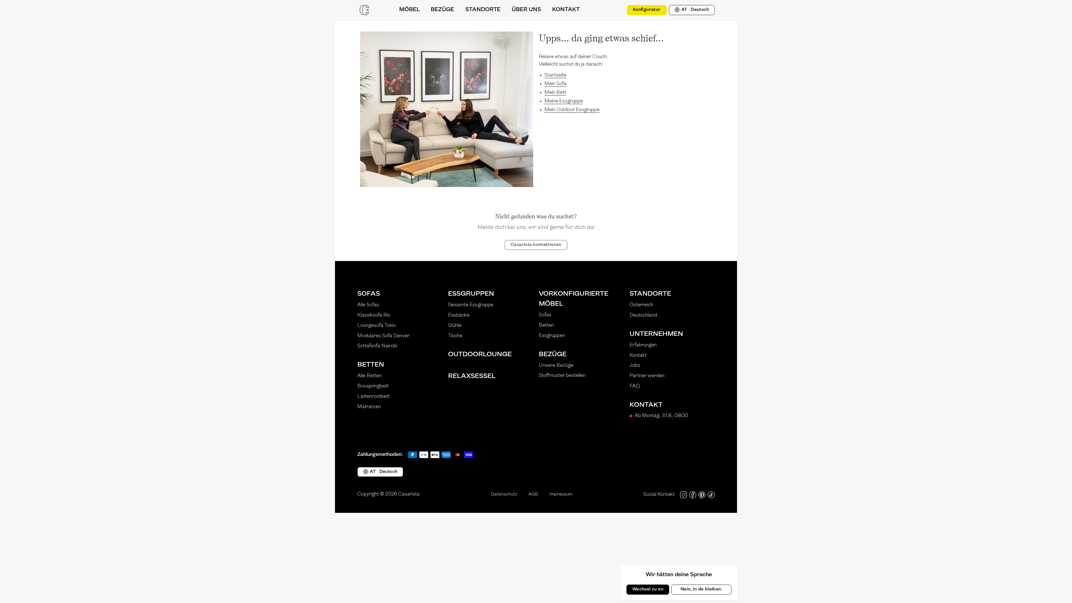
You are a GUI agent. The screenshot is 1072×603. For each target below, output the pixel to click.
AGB (533, 494)
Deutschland (643, 315)
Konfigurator (647, 10)
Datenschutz (504, 494)
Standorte (650, 294)
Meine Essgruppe (563, 101)
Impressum (560, 494)
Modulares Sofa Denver (383, 336)
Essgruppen (471, 294)
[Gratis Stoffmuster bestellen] (616, 10)
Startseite (555, 75)
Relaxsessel (472, 376)
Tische (455, 336)
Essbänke (459, 315)
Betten (370, 365)
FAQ (635, 386)
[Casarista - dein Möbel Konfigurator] (364, 10)
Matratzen (369, 407)
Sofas (368, 294)
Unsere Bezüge (556, 365)
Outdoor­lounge (480, 354)
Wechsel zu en (647, 589)
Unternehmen (656, 334)
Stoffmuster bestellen (562, 375)
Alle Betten (369, 376)
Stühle (454, 325)
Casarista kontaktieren (536, 245)
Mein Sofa (555, 84)
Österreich (641, 305)
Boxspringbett (373, 386)
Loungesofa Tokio (376, 325)
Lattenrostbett (373, 396)
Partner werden (647, 376)
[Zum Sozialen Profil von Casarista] (683, 494)
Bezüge (552, 354)
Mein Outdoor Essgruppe (572, 110)
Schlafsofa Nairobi (377, 346)
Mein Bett (555, 92)
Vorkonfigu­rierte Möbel (573, 299)
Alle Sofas (368, 305)
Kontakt (638, 355)
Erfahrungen (643, 345)
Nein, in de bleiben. (701, 589)
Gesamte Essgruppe (470, 305)
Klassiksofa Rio (373, 315)
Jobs (635, 365)
